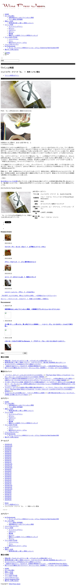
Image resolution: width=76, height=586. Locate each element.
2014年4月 (8, 478)
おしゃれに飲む (9, 16)
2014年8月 (8, 471)
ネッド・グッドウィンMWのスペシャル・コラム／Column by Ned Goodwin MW (34, 48)
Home (7, 503)
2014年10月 (8, 467)
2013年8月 (8, 492)
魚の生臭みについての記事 (9, 181)
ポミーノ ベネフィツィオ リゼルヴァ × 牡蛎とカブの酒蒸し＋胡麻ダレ (25, 299)
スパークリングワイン (16, 26)
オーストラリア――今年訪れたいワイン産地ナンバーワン (23, 364)
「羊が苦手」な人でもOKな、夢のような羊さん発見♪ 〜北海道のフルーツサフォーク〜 (29, 295)
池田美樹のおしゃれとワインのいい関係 (21, 17)
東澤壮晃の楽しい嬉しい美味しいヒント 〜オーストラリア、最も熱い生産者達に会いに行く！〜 (35, 362)
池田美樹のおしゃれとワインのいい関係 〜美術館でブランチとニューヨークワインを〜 (32, 309)
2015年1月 (8, 462)
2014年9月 (8, 469)
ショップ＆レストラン (12, 44)
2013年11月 (8, 487)
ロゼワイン (12, 30)
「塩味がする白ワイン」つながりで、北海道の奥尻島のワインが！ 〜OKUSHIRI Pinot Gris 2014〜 (36, 366)
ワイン (11, 41)
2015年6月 (8, 453)
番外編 (11, 33)
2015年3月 (8, 458)
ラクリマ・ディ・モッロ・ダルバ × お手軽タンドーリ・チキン (25, 246)
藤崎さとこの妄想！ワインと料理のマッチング (23, 35)
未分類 (7, 547)
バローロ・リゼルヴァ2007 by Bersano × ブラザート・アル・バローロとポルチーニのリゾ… (35, 341)
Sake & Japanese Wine (12, 579)
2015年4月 (8, 457)
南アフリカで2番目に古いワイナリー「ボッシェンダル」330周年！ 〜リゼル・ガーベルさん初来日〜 (37, 368)
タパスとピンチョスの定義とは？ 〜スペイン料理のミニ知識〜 (25, 393)
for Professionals (10, 46)
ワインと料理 (9, 24)
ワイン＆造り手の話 (11, 37)
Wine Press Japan (14, 584)
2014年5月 (8, 476)
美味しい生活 (9, 21)
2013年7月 (8, 494)
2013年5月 (8, 498)
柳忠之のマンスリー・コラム (18, 42)
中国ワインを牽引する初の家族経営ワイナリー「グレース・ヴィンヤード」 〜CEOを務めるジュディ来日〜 (39, 378)
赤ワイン (11, 32)
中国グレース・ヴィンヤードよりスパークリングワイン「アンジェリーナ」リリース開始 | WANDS (35, 380)
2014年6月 (8, 475)
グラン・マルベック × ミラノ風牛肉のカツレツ (20, 262)
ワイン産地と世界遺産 (16, 19)
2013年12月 (8, 485)
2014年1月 (8, 483)
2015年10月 (8, 446)
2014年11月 (8, 466)
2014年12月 (8, 464)
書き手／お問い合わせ (12, 49)
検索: (2, 353)
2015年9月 (8, 448)
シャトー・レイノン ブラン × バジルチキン (20, 292)
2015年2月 (8, 460)
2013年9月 (8, 491)
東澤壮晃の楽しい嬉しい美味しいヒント (21, 23)
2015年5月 (8, 455)
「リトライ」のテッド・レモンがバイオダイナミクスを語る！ (24, 375)
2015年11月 (8, 444)
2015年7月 (8, 451)
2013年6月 (8, 496)
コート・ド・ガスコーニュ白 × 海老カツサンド (20, 277)
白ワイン (11, 28)
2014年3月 (8, 480)
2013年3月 (8, 500)
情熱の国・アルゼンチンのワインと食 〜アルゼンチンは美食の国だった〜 (28, 360)
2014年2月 (8, 482)
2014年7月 (8, 473)
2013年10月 (8, 489)
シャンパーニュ (13, 39)
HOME (7, 14)
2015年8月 (8, 450)
